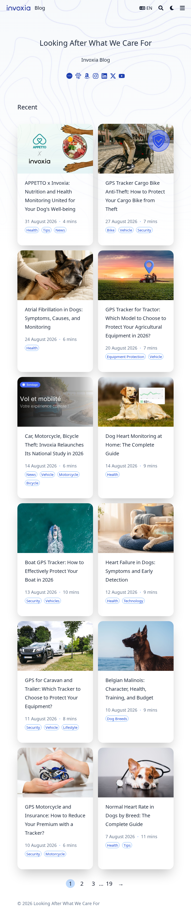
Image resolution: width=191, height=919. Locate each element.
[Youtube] (121, 76)
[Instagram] (95, 76)
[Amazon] (87, 76)
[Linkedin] (104, 76)
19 (109, 883)
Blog (40, 7)
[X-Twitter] (113, 76)
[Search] (160, 7)
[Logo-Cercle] (69, 76)
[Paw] (78, 76)
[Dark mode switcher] (172, 7)
